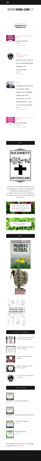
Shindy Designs (18, 446)
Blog (18, 37)
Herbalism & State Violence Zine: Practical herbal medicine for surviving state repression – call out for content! (24, 95)
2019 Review (21, 123)
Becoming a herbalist (24, 36)
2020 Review (21, 41)
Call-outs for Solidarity (21, 56)
